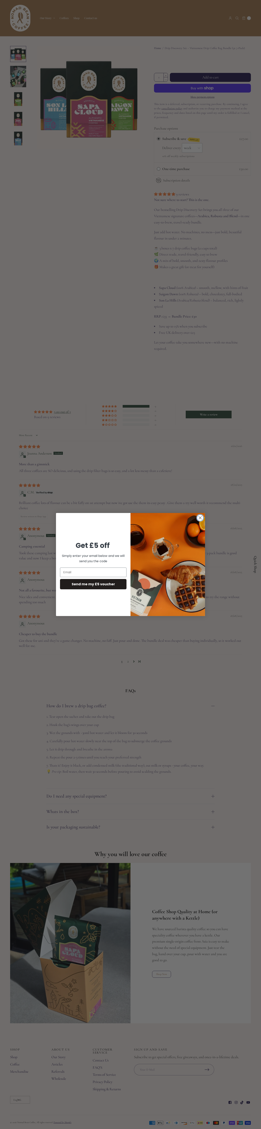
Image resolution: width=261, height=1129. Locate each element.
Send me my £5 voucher (93, 584)
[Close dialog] (200, 518)
